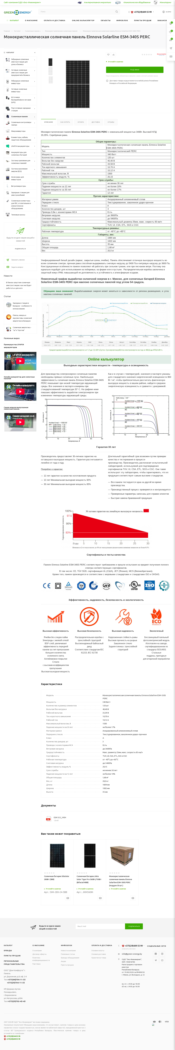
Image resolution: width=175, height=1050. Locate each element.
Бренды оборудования (70, 958)
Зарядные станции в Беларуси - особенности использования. (22, 306)
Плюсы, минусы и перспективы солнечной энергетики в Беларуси (22, 318)
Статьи (7, 296)
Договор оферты (39, 954)
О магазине (38, 945)
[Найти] (117, 11)
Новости (8, 276)
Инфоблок (66, 945)
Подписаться (134, 926)
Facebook (155, 954)
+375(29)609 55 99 (13, 1039)
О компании (37, 950)
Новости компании (68, 950)
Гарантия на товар (98, 958)
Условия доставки (98, 954)
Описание (48, 122)
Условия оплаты (97, 950)
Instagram (162, 954)
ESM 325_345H (60, 817)
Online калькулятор (106, 359)
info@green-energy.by (132, 954)
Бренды (8, 950)
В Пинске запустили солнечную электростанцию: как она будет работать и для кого (19, 285)
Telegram (155, 960)
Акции (63, 961)
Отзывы (111, 122)
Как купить (65, 122)
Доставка (96, 122)
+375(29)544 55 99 (13, 1036)
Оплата (81, 122)
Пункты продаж (12, 956)
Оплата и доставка (101, 945)
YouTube (162, 960)
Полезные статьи (68, 954)
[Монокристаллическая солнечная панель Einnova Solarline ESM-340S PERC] (78, 84)
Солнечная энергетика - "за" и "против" (22, 329)
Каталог (8, 945)
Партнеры (36, 964)
